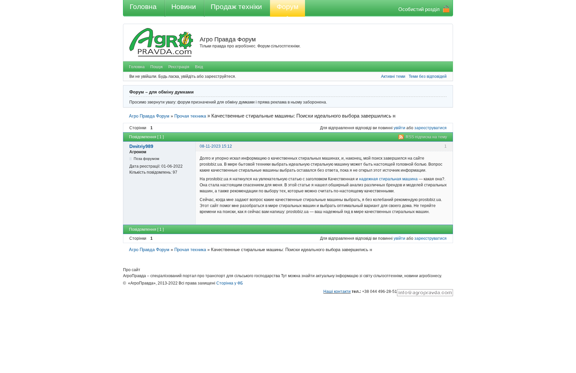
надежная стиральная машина (388, 179)
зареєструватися (430, 128)
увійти (399, 128)
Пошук (156, 66)
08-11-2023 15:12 (216, 146)
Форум (287, 7)
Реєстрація (178, 66)
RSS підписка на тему (426, 137)
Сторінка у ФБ (229, 283)
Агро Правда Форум (228, 39)
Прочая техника (190, 116)
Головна (143, 7)
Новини (183, 7)
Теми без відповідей (428, 76)
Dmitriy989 (141, 146)
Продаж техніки (236, 7)
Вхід (199, 66)
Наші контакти (337, 291)
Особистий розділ (419, 9)
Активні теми (393, 76)
